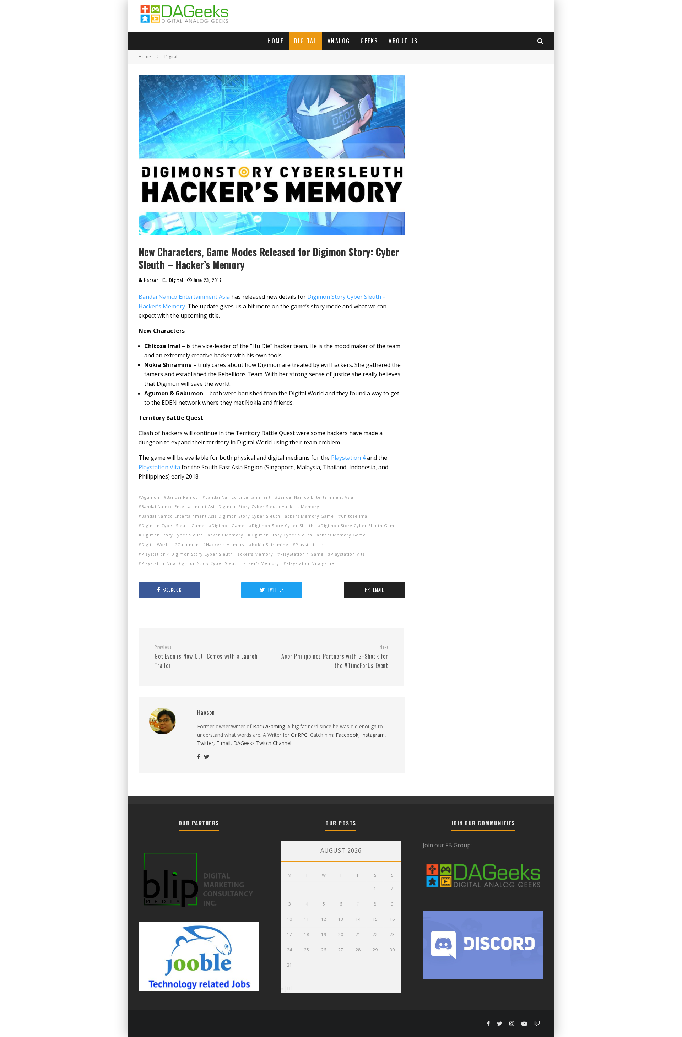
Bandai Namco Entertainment (238, 497)
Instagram (373, 734)
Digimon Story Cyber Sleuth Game (359, 525)
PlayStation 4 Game (302, 554)
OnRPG (299, 734)
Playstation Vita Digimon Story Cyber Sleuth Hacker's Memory (210, 563)
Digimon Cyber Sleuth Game (173, 525)
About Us (403, 41)
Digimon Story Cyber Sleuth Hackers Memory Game (308, 535)
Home (275, 41)
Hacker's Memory (225, 544)
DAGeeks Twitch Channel (262, 743)
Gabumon (188, 544)
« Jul (286, 988)
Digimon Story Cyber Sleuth (283, 525)
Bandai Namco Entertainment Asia (184, 297)
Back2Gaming (269, 726)
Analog (339, 41)
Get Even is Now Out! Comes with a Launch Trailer (206, 657)
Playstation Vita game (310, 563)
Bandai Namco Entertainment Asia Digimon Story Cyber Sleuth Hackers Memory (230, 506)
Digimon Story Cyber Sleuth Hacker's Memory (192, 535)
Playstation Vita (159, 467)
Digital (305, 41)
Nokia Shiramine (270, 544)
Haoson (150, 279)
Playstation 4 (348, 457)
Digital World (155, 544)
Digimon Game (228, 525)
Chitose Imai (355, 516)
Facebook (347, 734)
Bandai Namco (182, 497)
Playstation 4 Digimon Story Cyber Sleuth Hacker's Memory (207, 554)
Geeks (369, 41)
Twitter (205, 743)
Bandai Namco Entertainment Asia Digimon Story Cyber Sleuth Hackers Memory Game (237, 516)
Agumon (150, 497)
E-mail (223, 743)
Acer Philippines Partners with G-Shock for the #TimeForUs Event (334, 657)
